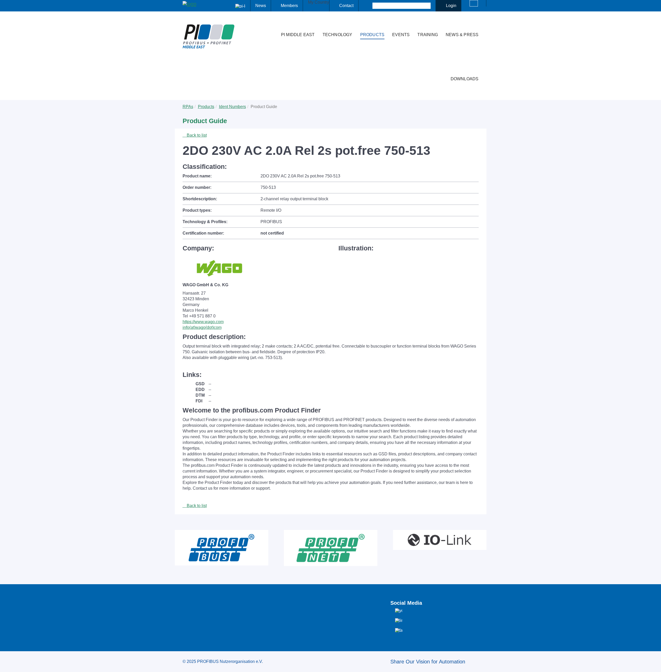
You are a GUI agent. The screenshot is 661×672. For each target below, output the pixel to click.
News (260, 5)
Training (427, 34)
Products (372, 34)
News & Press (462, 34)
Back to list (196, 135)
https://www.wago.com (203, 322)
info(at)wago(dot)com (202, 327)
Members (289, 5)
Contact (346, 5)
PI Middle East (298, 34)
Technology (337, 34)
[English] (474, 3)
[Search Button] (367, 6)
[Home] (271, 24)
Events (401, 34)
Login (451, 5)
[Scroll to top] (654, 664)
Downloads (465, 79)
